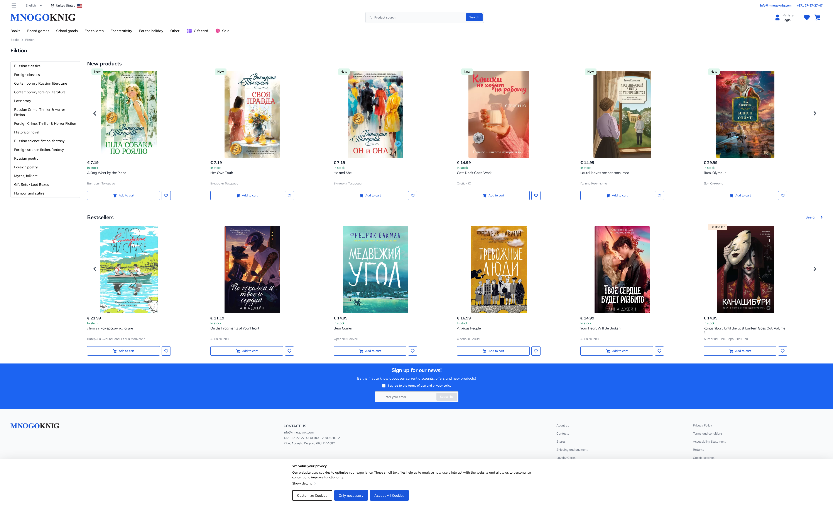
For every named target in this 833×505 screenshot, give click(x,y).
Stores (561, 442)
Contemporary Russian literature (40, 83)
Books (15, 31)
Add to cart (126, 195)
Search (474, 17)
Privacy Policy (702, 425)
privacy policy (442, 385)
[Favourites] (807, 17)
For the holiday (151, 31)
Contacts (562, 433)
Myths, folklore (26, 176)
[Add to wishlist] (166, 195)
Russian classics (27, 66)
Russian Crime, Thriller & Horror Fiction (39, 112)
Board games (38, 31)
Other (174, 31)
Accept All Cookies (389, 495)
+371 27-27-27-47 (810, 5)
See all (811, 217)
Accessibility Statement (709, 442)
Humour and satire (29, 193)
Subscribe (447, 397)
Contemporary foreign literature (40, 92)
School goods (67, 31)
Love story (22, 101)
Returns (698, 450)
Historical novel (26, 132)
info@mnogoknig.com (776, 5)
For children (94, 31)
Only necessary (351, 495)
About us (562, 425)
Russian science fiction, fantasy (39, 141)
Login (787, 20)
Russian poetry (26, 158)
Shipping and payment (572, 450)
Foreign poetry (26, 167)
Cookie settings (704, 458)
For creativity (121, 31)
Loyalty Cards (566, 458)
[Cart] (817, 17)
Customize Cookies (312, 495)
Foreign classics (27, 74)
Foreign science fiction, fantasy (39, 149)
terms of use (417, 385)
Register (788, 15)
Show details (302, 483)
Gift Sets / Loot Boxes (31, 184)
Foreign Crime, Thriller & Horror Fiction (45, 123)
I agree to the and (419, 385)
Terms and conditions (708, 433)
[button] (94, 113)
